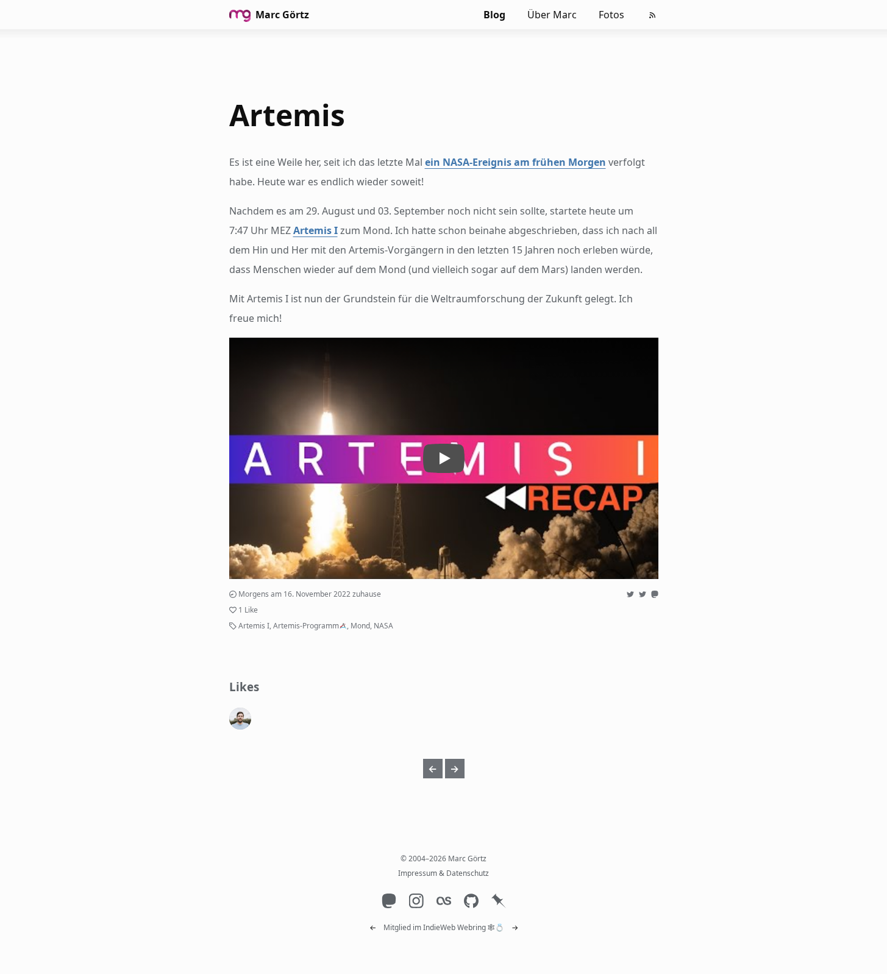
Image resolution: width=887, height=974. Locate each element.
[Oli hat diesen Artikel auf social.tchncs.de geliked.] (240, 719)
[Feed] (652, 15)
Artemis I (315, 230)
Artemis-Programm (306, 625)
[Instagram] (416, 900)
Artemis (287, 115)
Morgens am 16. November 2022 (294, 594)
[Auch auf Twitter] (630, 594)
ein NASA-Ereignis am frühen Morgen (515, 162)
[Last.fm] (443, 900)
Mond (360, 625)
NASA (383, 625)
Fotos (611, 14)
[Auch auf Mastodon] (654, 594)
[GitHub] (471, 900)
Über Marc (552, 14)
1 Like (248, 610)
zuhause (366, 594)
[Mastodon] (389, 900)
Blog (494, 14)
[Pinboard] (498, 900)
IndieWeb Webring (454, 927)
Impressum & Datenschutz (443, 873)
